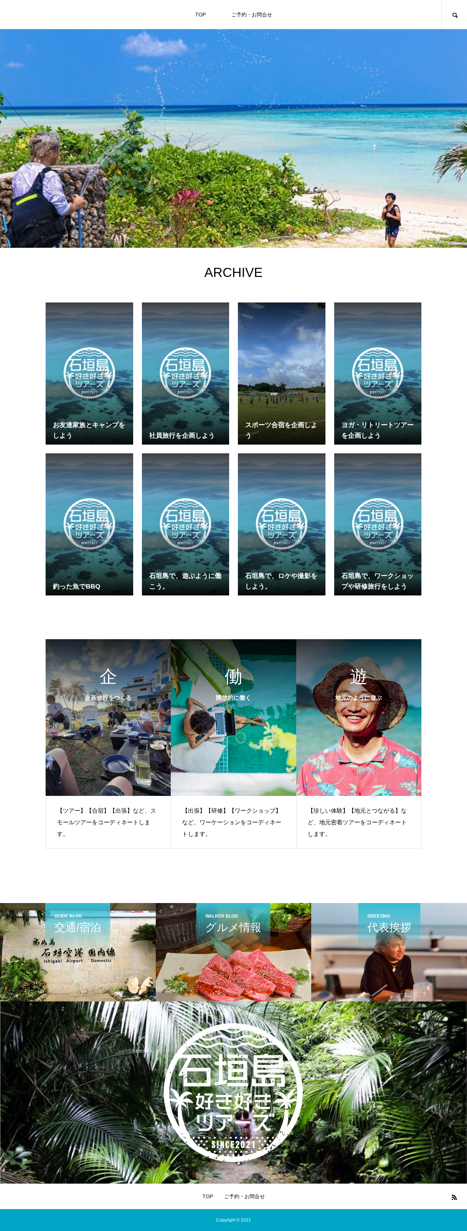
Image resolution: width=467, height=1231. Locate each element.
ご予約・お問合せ (251, 14)
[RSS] (454, 1197)
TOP (200, 14)
